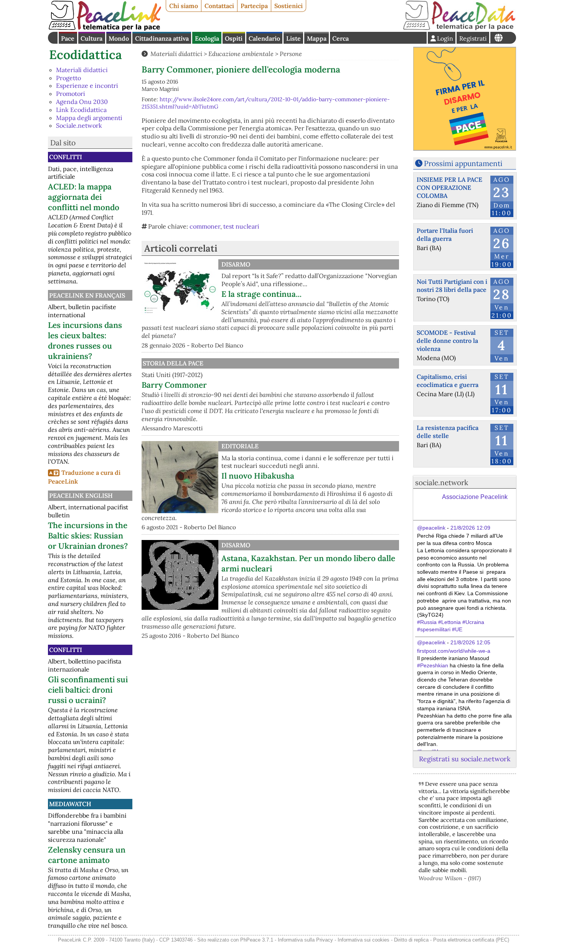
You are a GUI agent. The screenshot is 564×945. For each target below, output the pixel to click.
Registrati (473, 38)
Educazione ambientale (241, 54)
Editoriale (240, 446)
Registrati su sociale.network (464, 758)
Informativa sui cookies (363, 940)
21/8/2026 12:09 (470, 528)
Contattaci (219, 6)
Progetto (68, 78)
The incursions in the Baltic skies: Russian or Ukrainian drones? (88, 535)
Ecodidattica (85, 55)
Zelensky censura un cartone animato (86, 855)
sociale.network (441, 482)
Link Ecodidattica (81, 110)
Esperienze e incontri (87, 85)
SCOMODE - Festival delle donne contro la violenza (447, 340)
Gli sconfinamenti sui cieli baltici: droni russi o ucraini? (88, 689)
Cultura (91, 38)
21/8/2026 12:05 (470, 642)
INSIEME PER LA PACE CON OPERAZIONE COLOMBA (449, 187)
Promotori (70, 93)
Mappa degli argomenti (89, 118)
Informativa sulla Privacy (305, 940)
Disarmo (235, 264)
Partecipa (254, 6)
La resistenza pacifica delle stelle (447, 432)
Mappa (317, 38)
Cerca (340, 38)
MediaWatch (70, 804)
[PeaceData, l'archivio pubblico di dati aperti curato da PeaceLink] (459, 28)
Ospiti (233, 38)
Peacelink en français (87, 295)
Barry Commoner (174, 385)
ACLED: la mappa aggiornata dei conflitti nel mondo (83, 196)
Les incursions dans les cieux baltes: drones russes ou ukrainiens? (85, 340)
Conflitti (65, 157)
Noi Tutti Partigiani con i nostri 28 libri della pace (452, 285)
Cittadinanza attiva (162, 38)
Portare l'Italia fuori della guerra (445, 234)
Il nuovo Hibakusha (257, 476)
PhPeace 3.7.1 (256, 940)
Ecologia (207, 38)
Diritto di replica (411, 940)
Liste (293, 38)
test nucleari (241, 226)
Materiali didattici (82, 70)
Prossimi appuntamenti (463, 163)
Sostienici (288, 6)
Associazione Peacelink (475, 497)
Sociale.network (79, 125)
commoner (205, 226)
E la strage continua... (261, 294)
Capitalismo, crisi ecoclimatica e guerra (447, 381)
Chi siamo (183, 6)
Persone (291, 54)
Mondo (119, 38)
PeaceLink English (81, 495)
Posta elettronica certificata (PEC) (471, 940)
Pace (67, 38)
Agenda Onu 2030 (82, 101)
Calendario (264, 38)
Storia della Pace (173, 363)
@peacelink (431, 528)
